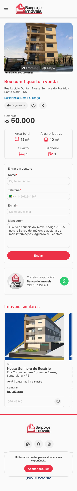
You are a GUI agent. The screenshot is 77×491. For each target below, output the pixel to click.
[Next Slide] (69, 48)
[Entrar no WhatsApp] (64, 281)
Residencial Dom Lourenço (22, 97)
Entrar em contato (20, 168)
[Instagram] (49, 444)
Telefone (14, 190)
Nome (12, 175)
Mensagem (15, 220)
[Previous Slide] (7, 48)
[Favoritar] (33, 105)
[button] (38, 48)
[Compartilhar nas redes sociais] (43, 105)
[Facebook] (38, 444)
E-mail (13, 205)
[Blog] (28, 444)
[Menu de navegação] (6, 8)
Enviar (38, 255)
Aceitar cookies (38, 468)
